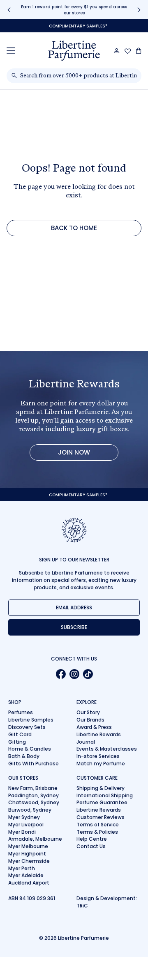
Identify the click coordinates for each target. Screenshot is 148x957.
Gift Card (20, 734)
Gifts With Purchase (33, 763)
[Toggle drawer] (11, 50)
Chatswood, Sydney (33, 802)
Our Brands (90, 719)
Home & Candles (29, 748)
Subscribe (74, 627)
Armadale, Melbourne (35, 838)
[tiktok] (88, 674)
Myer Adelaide (26, 875)
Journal (85, 741)
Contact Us (91, 846)
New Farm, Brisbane (33, 788)
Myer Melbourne (28, 846)
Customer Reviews (100, 817)
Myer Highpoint (27, 853)
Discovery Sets (27, 727)
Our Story (88, 712)
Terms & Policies (97, 831)
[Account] (117, 50)
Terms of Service (97, 824)
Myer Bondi (22, 831)
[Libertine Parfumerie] (74, 51)
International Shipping (104, 795)
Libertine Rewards (98, 734)
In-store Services (98, 756)
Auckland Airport (28, 882)
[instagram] (74, 674)
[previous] (9, 9)
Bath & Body (23, 756)
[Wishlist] (128, 51)
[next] (139, 9)
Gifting (17, 741)
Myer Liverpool (26, 824)
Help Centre (91, 838)
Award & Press (94, 727)
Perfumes (20, 712)
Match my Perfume (100, 763)
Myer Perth (21, 868)
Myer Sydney (24, 817)
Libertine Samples (30, 719)
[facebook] (61, 674)
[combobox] (78, 76)
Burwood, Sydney (29, 809)
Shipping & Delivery (100, 788)
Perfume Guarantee (101, 802)
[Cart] (138, 51)
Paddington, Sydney (33, 795)
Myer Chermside (29, 860)
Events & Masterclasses (106, 748)
